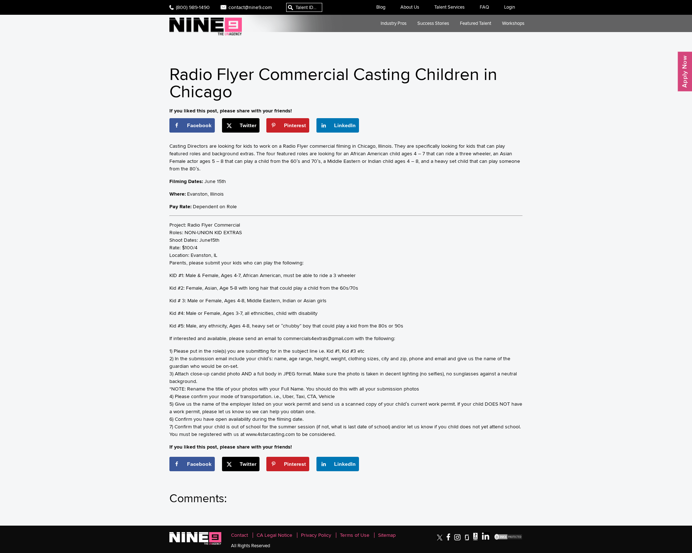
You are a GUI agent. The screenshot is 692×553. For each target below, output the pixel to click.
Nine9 (205, 26)
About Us (409, 7)
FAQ (484, 7)
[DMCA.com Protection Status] (508, 538)
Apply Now (685, 72)
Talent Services (449, 7)
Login (509, 7)
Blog (380, 7)
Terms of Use (354, 535)
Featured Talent (475, 23)
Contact (239, 535)
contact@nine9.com (250, 7)
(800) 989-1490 (193, 7)
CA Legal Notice (274, 535)
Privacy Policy (316, 535)
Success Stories (433, 23)
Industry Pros (394, 23)
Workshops (513, 23)
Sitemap (387, 535)
